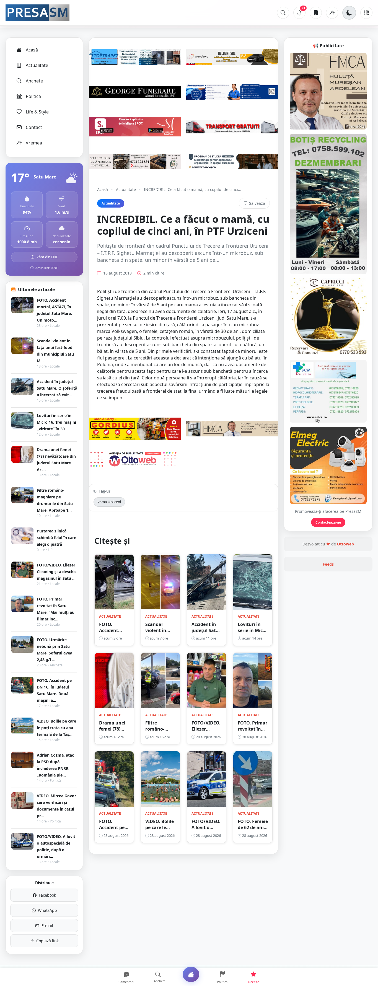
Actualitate (37, 65)
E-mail (47, 925)
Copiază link (47, 940)
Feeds (328, 564)
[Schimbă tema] (349, 13)
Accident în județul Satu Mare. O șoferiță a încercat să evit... (57, 388)
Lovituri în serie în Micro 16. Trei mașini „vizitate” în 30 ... (56, 422)
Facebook (47, 895)
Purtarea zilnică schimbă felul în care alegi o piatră (56, 537)
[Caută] (283, 13)
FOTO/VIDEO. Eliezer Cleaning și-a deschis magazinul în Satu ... (56, 571)
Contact (34, 127)
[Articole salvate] (316, 13)
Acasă (32, 50)
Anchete (34, 81)
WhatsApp (47, 910)
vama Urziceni (109, 501)
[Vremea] (332, 13)
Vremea (34, 143)
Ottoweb (345, 544)
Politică (33, 96)
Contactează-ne (328, 522)
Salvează (257, 203)
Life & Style (37, 112)
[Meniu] (366, 13)
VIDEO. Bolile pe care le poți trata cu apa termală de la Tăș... (56, 727)
